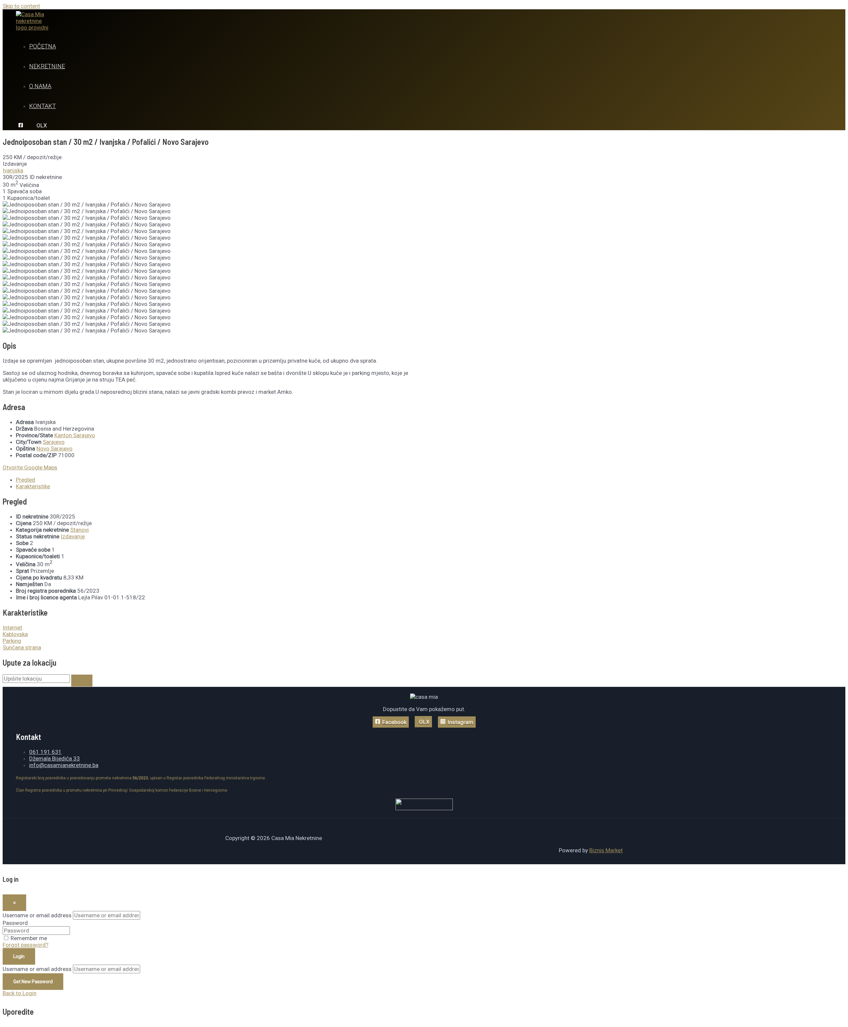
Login (19, 956)
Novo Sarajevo (54, 448)
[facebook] (21, 125)
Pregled (25, 479)
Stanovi (79, 529)
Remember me (29, 938)
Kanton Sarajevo (74, 435)
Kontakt (42, 105)
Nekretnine (47, 66)
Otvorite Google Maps (30, 467)
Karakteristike (33, 486)
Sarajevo (54, 442)
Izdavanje (73, 536)
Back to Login (19, 993)
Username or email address (37, 915)
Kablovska (15, 634)
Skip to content (21, 6)
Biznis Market (606, 850)
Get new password (33, 981)
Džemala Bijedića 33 (54, 758)
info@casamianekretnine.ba (63, 765)
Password (15, 923)
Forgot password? (25, 944)
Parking (12, 640)
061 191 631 (45, 752)
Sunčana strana (22, 647)
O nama (40, 86)
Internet (12, 627)
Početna (42, 46)
